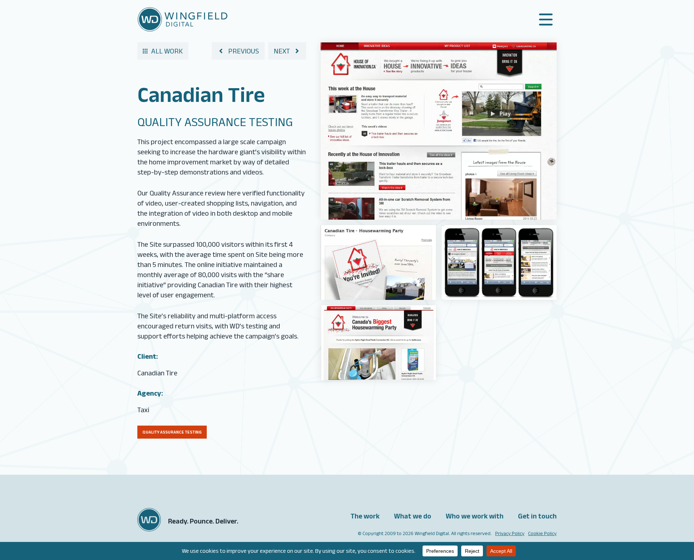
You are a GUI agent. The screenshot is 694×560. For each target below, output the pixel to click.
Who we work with (475, 516)
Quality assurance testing (172, 432)
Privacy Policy (509, 533)
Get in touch (537, 516)
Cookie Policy (542, 533)
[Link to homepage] (182, 19)
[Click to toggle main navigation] (546, 19)
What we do (412, 516)
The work (365, 516)
